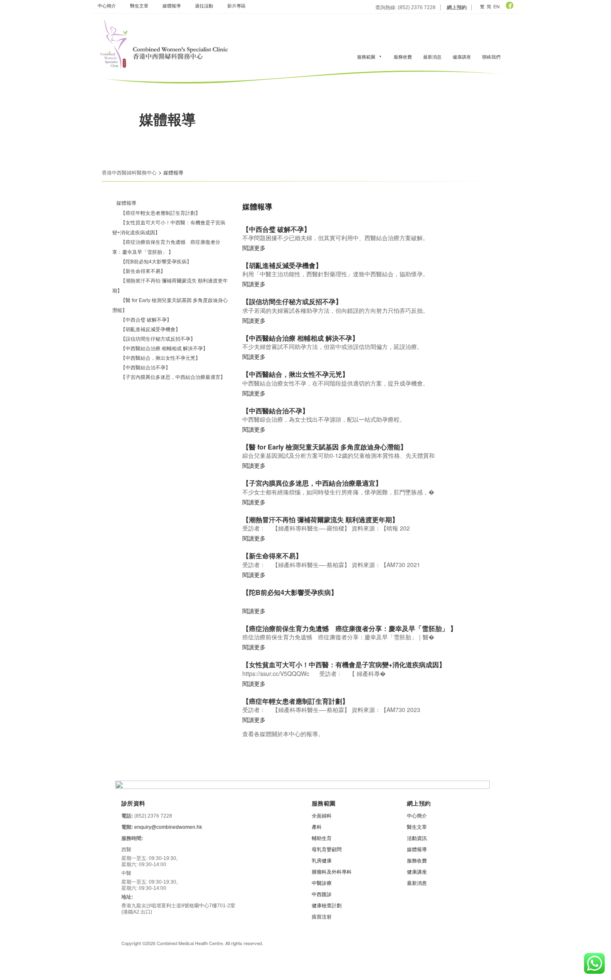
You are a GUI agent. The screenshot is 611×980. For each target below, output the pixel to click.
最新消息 (432, 56)
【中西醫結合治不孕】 (145, 368)
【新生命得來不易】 (143, 271)
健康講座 (462, 56)
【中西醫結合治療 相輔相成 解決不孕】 (164, 348)
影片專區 (236, 5)
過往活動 (204, 5)
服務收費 (403, 56)
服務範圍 (366, 56)
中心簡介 (107, 5)
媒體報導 (172, 5)
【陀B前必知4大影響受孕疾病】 (156, 262)
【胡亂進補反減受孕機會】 (150, 329)
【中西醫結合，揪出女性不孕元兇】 (160, 358)
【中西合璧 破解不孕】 (146, 320)
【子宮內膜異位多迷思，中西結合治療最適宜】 (173, 377)
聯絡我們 (491, 56)
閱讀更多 (254, 247)
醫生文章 (139, 5)
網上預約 (457, 7)
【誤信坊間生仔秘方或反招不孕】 (158, 339)
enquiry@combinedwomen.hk (168, 827)
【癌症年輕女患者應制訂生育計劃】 (160, 213)
